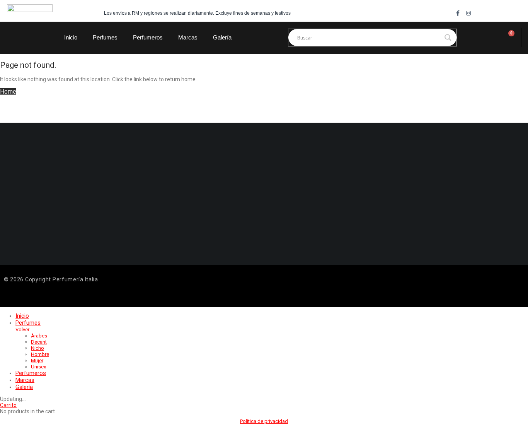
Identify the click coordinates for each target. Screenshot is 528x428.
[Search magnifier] (448, 37)
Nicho (37, 348)
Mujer (37, 360)
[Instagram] (468, 13)
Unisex (38, 367)
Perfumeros (148, 37)
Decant (39, 342)
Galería (222, 37)
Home (8, 91)
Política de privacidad (264, 421)
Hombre (40, 354)
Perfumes (105, 37)
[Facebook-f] (457, 13)
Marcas (188, 37)
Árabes (39, 336)
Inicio (70, 37)
